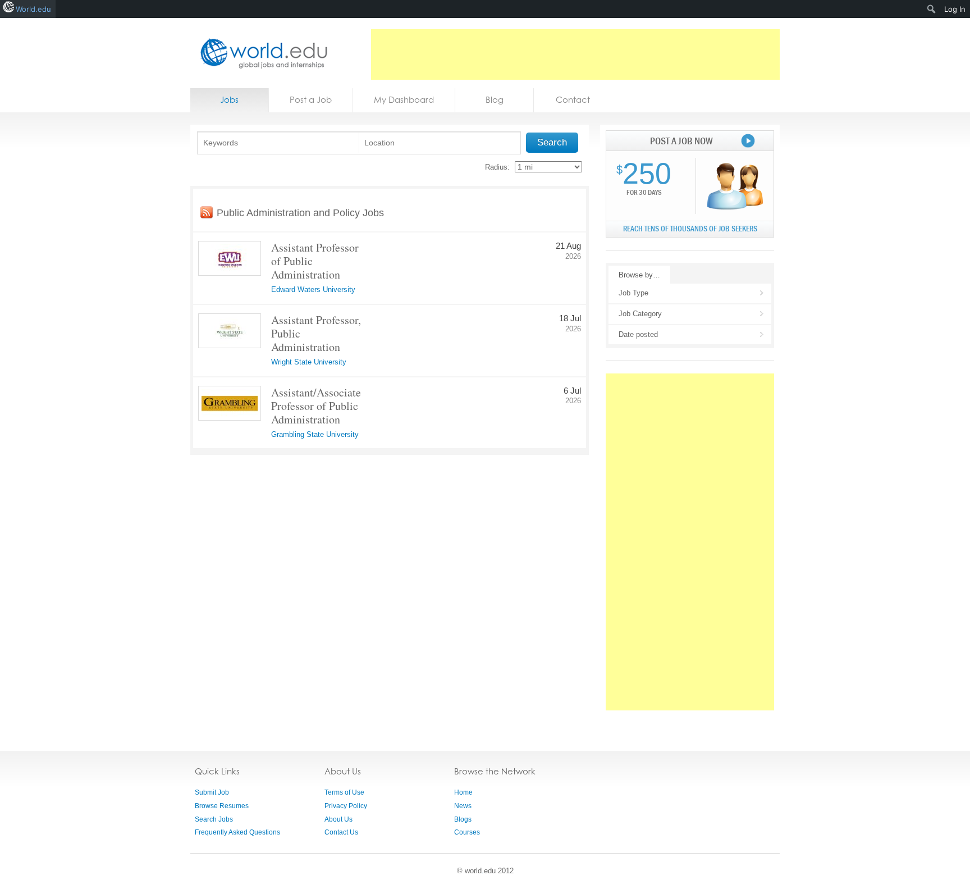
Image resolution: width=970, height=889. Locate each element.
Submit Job (212, 792)
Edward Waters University (313, 289)
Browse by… (639, 275)
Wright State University (308, 362)
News (463, 806)
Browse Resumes (222, 806)
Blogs (463, 819)
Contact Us (341, 832)
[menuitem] (931, 9)
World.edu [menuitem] (33, 8)
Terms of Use (344, 792)
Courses (467, 832)
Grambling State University (315, 434)
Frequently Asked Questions (237, 832)
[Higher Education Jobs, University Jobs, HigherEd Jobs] (260, 53)
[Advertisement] (575, 54)
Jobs (229, 99)
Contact (573, 99)
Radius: (497, 167)
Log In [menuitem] (955, 8)
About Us (338, 819)
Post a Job (311, 99)
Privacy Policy (345, 806)
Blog (495, 99)
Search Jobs (214, 819)
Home (463, 792)
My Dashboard (404, 99)
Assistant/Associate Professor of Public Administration (316, 406)
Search (552, 142)
